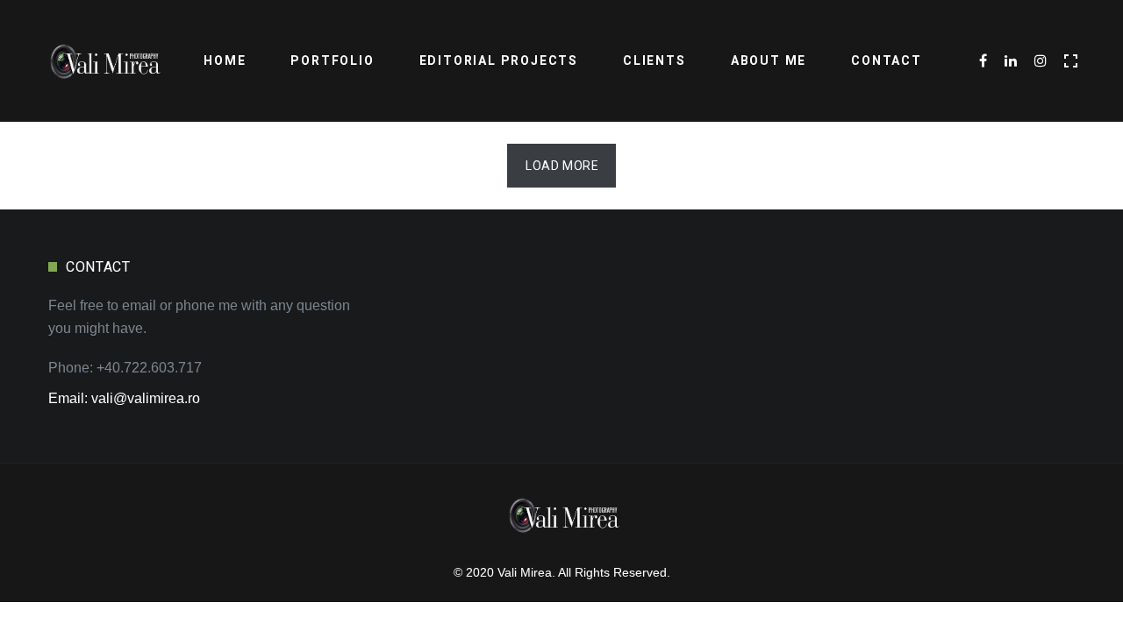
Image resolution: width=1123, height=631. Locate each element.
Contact (886, 60)
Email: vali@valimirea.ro (124, 398)
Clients (654, 60)
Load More (562, 166)
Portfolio (332, 60)
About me (768, 60)
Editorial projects (498, 60)
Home (225, 60)
